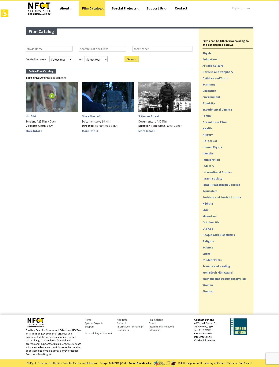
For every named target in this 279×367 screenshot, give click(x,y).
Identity (208, 153)
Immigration (211, 159)
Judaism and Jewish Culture (222, 197)
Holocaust (210, 141)
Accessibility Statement (98, 333)
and (81, 59)
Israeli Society (212, 178)
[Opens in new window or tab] (238, 334)
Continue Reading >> (39, 354)
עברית (247, 8)
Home (88, 319)
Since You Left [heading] (91, 116)
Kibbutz (208, 203)
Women (208, 285)
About (64, 8)
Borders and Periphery (218, 72)
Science (208, 247)
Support (89, 326)
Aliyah (207, 53)
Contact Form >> (204, 340)
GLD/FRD (114, 363)
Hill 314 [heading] (30, 116)
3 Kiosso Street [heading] (148, 116)
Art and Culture (213, 65)
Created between (36, 59)
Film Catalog (92, 8)
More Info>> (34, 131)
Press (152, 323)
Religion (208, 241)
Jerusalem (210, 191)
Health (207, 128)
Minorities (209, 216)
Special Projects (124, 8)
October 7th (211, 222)
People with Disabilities (219, 235)
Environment (211, 97)
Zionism (208, 291)
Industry (208, 166)
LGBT (206, 210)
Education (210, 91)
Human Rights (212, 147)
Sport (206, 253)
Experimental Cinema (217, 109)
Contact (181, 8)
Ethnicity (209, 103)
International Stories (217, 172)
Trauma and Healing (216, 266)
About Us (122, 319)
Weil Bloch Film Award (217, 272)
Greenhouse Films (215, 122)
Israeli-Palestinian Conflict (221, 185)
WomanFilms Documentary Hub (224, 279)
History (208, 134)
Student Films (212, 260)
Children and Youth (215, 78)
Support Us (155, 8)
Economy (209, 84)
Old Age (208, 228)
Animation (210, 59)
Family (207, 116)
